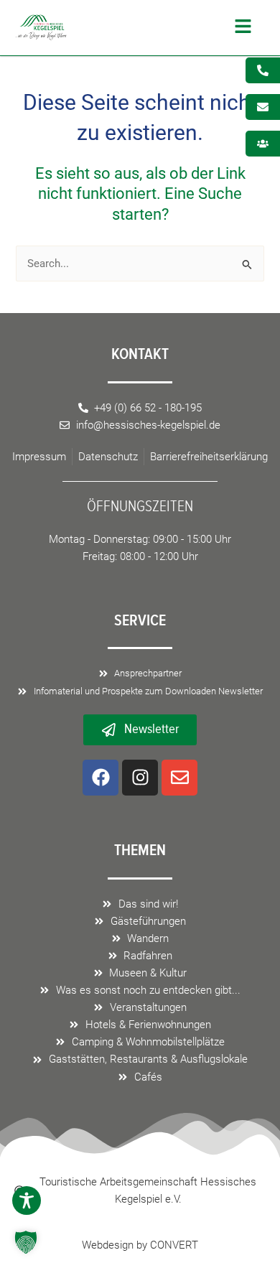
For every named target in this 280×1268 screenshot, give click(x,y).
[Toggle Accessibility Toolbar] (26, 1200)
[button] (163, 28)
